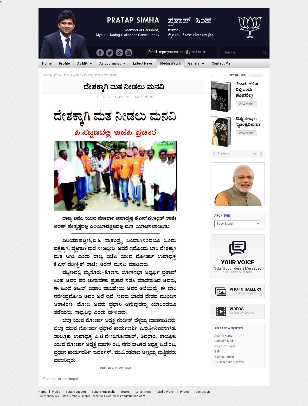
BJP (217, 351)
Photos (185, 391)
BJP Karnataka (224, 357)
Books (125, 391)
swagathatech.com (132, 396)
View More (246, 98)
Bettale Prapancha (104, 391)
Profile (56, 391)
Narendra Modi (224, 341)
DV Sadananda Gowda (229, 362)
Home (42, 391)
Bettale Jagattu (76, 391)
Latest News (143, 391)
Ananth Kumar (223, 335)
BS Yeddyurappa (225, 346)
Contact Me (202, 391)
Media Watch (165, 391)
